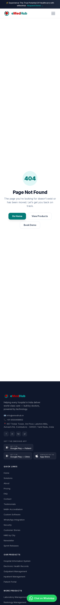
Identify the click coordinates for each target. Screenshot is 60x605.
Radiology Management (15, 602)
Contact (7, 499)
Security (8, 525)
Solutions (8, 478)
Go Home (17, 216)
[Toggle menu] (53, 13)
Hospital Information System (17, 561)
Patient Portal (10, 582)
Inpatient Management (14, 576)
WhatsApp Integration (14, 519)
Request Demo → (35, 5)
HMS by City (9, 535)
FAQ (6, 493)
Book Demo (30, 225)
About (6, 483)
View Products (40, 216)
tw (18, 434)
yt (25, 434)
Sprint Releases (11, 545)
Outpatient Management (15, 571)
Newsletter (9, 540)
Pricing (7, 488)
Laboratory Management (15, 597)
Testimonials (10, 504)
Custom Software (12, 514)
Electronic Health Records (16, 566)
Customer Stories (12, 530)
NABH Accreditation (13, 509)
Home (6, 473)
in (12, 434)
